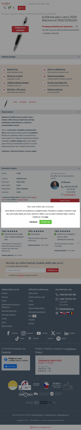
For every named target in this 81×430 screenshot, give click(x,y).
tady (46, 217)
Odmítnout (33, 222)
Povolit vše (45, 222)
